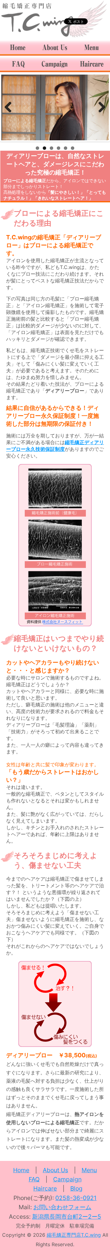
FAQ (34, 1179)
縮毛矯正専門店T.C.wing (74, 1235)
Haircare (45, 1188)
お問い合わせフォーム (62, 1207)
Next (100, 107)
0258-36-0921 (76, 1198)
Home (21, 1170)
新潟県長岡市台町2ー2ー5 (66, 1216)
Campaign (67, 1179)
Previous (10, 107)
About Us (55, 1170)
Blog (76, 1188)
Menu (89, 1170)
